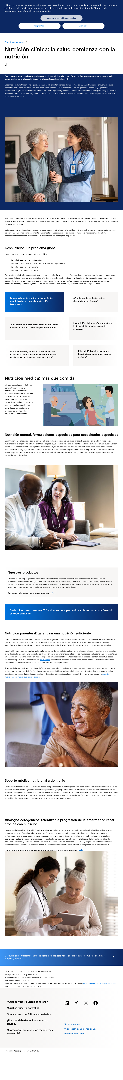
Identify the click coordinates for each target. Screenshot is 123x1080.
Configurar (83, 26)
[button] (80, 405)
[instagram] (86, 1003)
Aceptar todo (39, 26)
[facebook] (95, 1003)
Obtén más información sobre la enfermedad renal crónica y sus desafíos (41, 850)
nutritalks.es (45, 660)
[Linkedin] (67, 1003)
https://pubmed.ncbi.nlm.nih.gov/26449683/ (99, 983)
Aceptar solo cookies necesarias (61, 18)
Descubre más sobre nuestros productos (28, 593)
